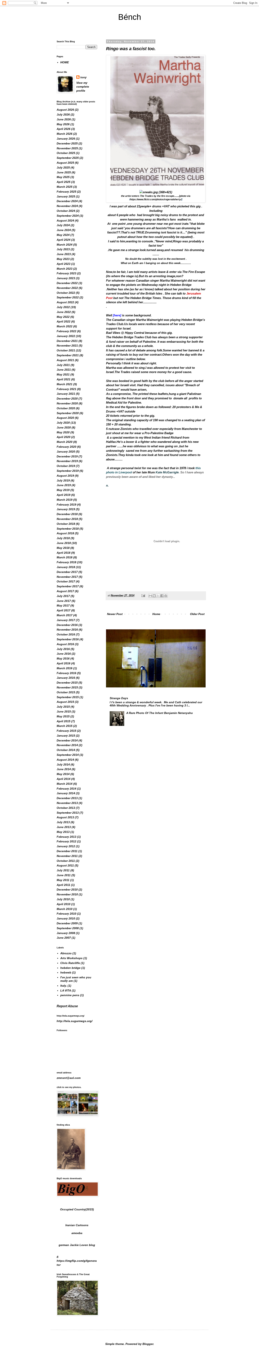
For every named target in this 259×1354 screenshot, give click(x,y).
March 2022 (64, 326)
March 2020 (64, 441)
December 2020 (67, 398)
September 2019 (68, 470)
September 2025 (68, 157)
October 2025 (66, 153)
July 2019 (63, 480)
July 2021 (63, 365)
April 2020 (63, 437)
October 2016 (66, 634)
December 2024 (67, 201)
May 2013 (63, 831)
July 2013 (63, 822)
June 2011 (64, 875)
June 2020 (64, 427)
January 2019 (66, 509)
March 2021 (64, 384)
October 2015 (66, 692)
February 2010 (66, 913)
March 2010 (64, 909)
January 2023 (66, 278)
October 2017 (66, 581)
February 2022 (66, 331)
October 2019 (66, 466)
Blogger (147, 1344)
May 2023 (63, 259)
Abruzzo (66, 953)
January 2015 (66, 735)
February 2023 (66, 273)
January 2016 (66, 677)
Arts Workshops (71, 958)
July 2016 (63, 649)
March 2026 (64, 133)
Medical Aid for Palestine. (124, 402)
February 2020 (66, 446)
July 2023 (63, 249)
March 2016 (64, 668)
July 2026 (63, 114)
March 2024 (64, 244)
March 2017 (64, 615)
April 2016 (63, 663)
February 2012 (66, 841)
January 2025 (66, 196)
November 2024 (67, 206)
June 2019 (64, 485)
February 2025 (66, 191)
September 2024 (68, 215)
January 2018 (66, 567)
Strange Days (119, 698)
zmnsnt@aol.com (69, 1077)
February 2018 (66, 562)
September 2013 (68, 812)
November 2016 (67, 629)
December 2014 (67, 740)
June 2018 (64, 543)
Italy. (63, 985)
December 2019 (67, 456)
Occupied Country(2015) (77, 1209)
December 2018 (67, 514)
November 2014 (67, 745)
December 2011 (67, 851)
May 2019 (63, 490)
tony (83, 77)
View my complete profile (82, 86)
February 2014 (66, 788)
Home (156, 614)
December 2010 (67, 889)
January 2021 (66, 393)
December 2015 (67, 682)
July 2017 (63, 596)
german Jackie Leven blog (77, 1245)
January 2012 (66, 846)
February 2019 (66, 504)
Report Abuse (67, 1006)
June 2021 (64, 369)
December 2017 (67, 572)
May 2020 (63, 432)
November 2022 (67, 287)
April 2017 (63, 610)
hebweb (65, 972)
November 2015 (67, 687)
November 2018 (67, 519)
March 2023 (64, 268)
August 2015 (65, 701)
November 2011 (67, 856)
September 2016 (68, 639)
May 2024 (63, 234)
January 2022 (66, 336)
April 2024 (63, 239)
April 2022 (63, 321)
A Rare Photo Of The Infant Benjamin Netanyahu (159, 713)
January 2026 (66, 138)
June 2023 (64, 254)
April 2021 (63, 379)
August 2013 (65, 817)
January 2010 (66, 918)
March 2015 (64, 725)
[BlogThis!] (154, 596)
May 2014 (63, 774)
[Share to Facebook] (162, 596)
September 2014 (68, 754)
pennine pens (69, 995)
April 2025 (63, 181)
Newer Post (115, 614)
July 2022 (63, 307)
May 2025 (63, 177)
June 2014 (64, 769)
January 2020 (66, 451)
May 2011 (63, 880)
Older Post (197, 614)
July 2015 (63, 706)
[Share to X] (158, 596)
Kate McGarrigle (167, 472)
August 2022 (65, 302)
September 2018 (68, 528)
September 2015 (68, 697)
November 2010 (67, 894)
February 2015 (66, 730)
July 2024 (63, 225)
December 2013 (67, 798)
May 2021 (63, 374)
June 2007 (64, 937)
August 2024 (65, 220)
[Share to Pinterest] (166, 596)
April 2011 (63, 884)
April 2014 (63, 778)
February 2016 (66, 673)
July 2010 (63, 899)
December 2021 (67, 340)
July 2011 (63, 870)
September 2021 (68, 355)
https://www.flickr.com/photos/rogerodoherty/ (156, 199)
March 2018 (64, 557)
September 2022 (68, 297)
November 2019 (67, 461)
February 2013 (66, 836)
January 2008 (66, 933)
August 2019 (65, 475)
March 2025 (64, 186)
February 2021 (66, 389)
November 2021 (67, 345)
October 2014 (66, 750)
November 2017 (67, 576)
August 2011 (65, 865)
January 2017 (66, 620)
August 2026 (65, 109)
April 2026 (63, 128)
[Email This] (150, 596)
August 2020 (65, 417)
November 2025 (67, 148)
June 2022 (64, 312)
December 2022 (67, 283)
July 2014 (63, 764)
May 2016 (63, 658)
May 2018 (63, 547)
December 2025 (67, 143)
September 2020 (68, 413)
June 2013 (64, 827)
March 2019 (64, 499)
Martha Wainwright (149, 319)
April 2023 (63, 263)
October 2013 (66, 807)
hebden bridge (70, 967)
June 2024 (64, 230)
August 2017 (65, 591)
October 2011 (66, 860)
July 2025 (63, 167)
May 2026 (63, 124)
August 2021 (65, 360)
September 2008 (68, 928)
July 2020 (63, 422)
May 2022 (63, 316)
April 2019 (63, 494)
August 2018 (65, 533)
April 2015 (63, 721)
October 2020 (66, 408)
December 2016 (67, 625)
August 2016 (65, 644)
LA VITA (65, 990)
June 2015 (64, 711)
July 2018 (63, 538)
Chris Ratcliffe (70, 963)
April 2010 (63, 904)
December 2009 (67, 923)
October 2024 (66, 210)
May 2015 (63, 716)
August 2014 (65, 759)
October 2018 (66, 523)
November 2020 (67, 403)
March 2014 (64, 783)
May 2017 (63, 605)
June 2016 (64, 653)
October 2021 (66, 350)
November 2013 (67, 803)
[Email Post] (143, 595)
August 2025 (65, 162)
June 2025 (64, 172)
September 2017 (68, 586)
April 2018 (63, 552)
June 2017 (64, 600)
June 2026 (64, 119)
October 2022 (66, 292)
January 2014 (66, 793)
